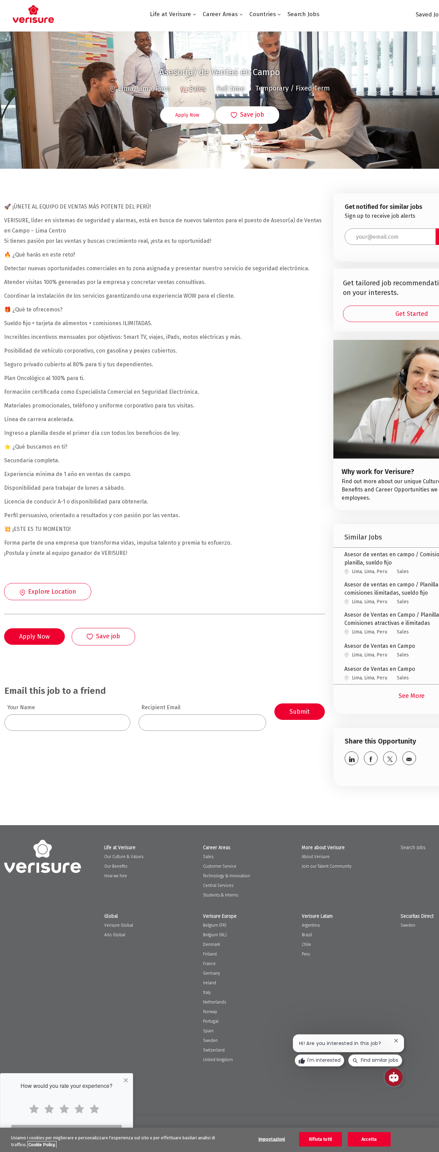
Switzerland (214, 1050)
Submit (299, 711)
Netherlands (214, 1002)
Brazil (307, 935)
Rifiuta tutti (320, 1139)
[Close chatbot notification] (396, 1041)
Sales (208, 856)
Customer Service (219, 866)
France (209, 963)
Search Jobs (303, 14)
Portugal (210, 1021)
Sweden (210, 1040)
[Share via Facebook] (371, 758)
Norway (210, 1011)
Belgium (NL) (215, 935)
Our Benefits (115, 866)
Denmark (211, 944)
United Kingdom (218, 1059)
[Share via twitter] (390, 758)
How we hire (115, 876)
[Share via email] (409, 758)
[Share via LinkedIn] (351, 758)
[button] (187, 115)
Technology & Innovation (226, 876)
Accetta (369, 1139)
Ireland (209, 983)
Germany (211, 973)
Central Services (218, 885)
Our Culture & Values (123, 856)
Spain (208, 1031)
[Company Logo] (33, 14)
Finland (210, 954)
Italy (207, 992)
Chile (306, 944)
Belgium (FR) (214, 925)
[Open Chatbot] (394, 1077)
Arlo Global (114, 935)
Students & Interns (220, 895)
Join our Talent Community (327, 866)
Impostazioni (271, 1139)
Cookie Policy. (42, 1144)
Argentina (311, 925)
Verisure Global (118, 925)
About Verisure (316, 856)
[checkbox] (247, 115)
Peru (306, 954)
